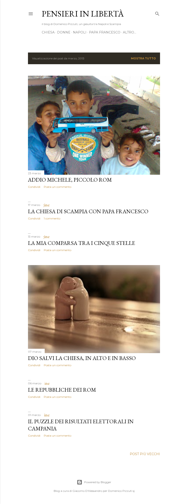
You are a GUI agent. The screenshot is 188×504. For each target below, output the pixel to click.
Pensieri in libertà (83, 13)
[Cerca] (157, 12)
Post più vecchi (145, 454)
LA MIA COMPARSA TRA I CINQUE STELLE (81, 242)
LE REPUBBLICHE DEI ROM (62, 389)
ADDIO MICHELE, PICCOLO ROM (70, 179)
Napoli (79, 32)
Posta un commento (57, 186)
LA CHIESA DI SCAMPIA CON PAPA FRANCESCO (88, 211)
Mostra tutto (143, 58)
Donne (63, 32)
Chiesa (48, 32)
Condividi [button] (34, 186)
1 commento (52, 218)
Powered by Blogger (97, 482)
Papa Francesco (104, 32)
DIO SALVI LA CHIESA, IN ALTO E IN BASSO (82, 358)
